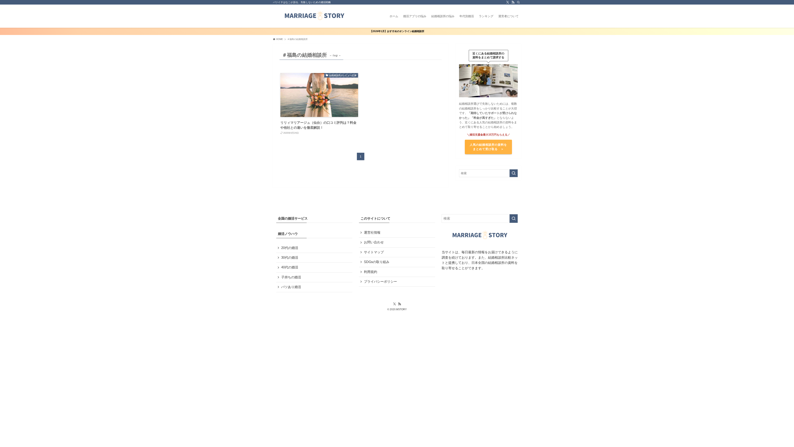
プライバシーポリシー (380, 281)
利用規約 (370, 272)
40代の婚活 (289, 267)
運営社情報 (372, 232)
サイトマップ (374, 252)
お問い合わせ (374, 242)
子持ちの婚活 (291, 277)
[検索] (518, 2)
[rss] (513, 2)
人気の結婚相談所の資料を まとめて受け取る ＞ (488, 147)
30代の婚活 (289, 257)
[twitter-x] (507, 2)
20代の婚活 (289, 248)
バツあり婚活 (291, 287)
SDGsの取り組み (376, 262)
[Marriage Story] (314, 16)
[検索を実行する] (513, 173)
